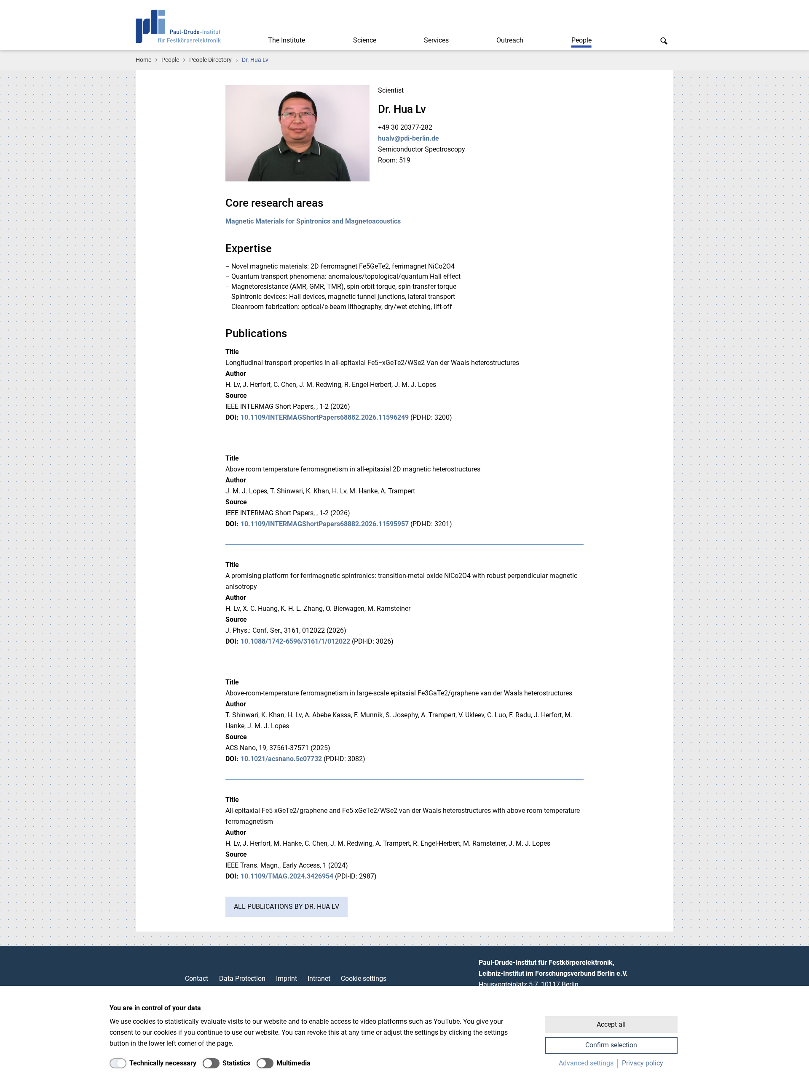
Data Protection (242, 978)
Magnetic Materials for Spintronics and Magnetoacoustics (313, 221)
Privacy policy (642, 1063)
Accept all (611, 1024)
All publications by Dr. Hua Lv (286, 907)
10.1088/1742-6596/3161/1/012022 (295, 641)
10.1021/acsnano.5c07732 (281, 759)
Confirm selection (611, 1045)
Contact (196, 978)
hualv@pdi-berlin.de (408, 138)
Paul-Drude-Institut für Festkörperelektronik (178, 26)
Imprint (286, 978)
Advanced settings (586, 1063)
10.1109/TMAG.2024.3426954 (287, 876)
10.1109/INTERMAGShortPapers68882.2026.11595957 (325, 524)
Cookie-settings (363, 978)
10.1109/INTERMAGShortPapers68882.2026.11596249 (325, 417)
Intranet (319, 978)
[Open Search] (663, 40)
